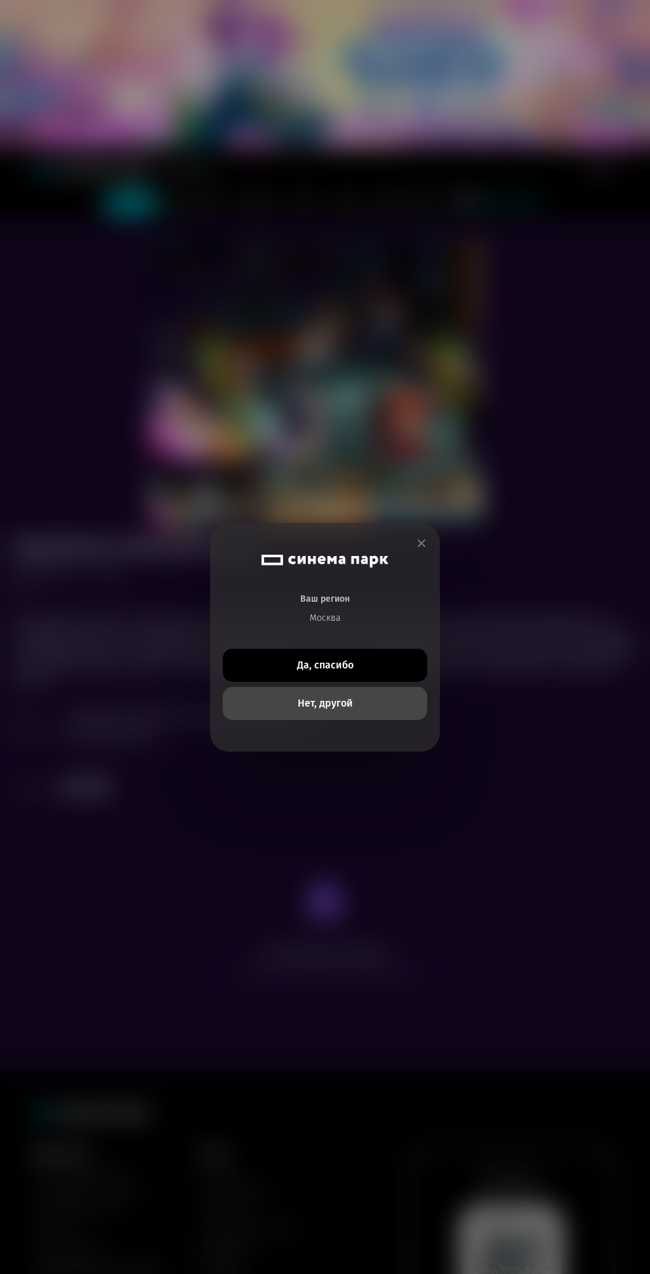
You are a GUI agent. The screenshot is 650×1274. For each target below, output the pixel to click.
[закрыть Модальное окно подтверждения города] (421, 544)
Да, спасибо (325, 665)
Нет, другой (325, 703)
